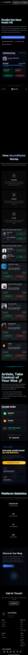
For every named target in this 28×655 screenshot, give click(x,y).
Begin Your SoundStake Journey (14, 51)
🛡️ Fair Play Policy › (14, 43)
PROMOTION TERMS (14, 47)
